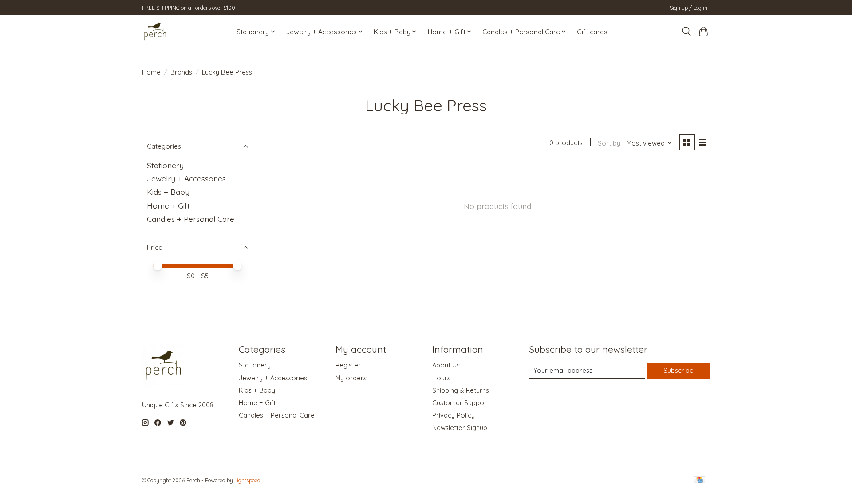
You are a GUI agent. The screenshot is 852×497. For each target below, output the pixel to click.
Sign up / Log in (688, 7)
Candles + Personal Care (190, 219)
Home (151, 72)
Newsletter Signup (459, 427)
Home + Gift (168, 205)
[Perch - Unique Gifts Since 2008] (155, 31)
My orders (351, 378)
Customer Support (460, 402)
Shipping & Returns (460, 390)
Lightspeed (247, 480)
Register (348, 365)
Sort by (609, 143)
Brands (181, 72)
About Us (446, 365)
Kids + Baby (168, 192)
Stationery (165, 165)
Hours (441, 378)
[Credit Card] (699, 480)
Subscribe (678, 370)
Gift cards (592, 32)
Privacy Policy (453, 415)
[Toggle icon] (686, 31)
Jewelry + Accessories (186, 178)
